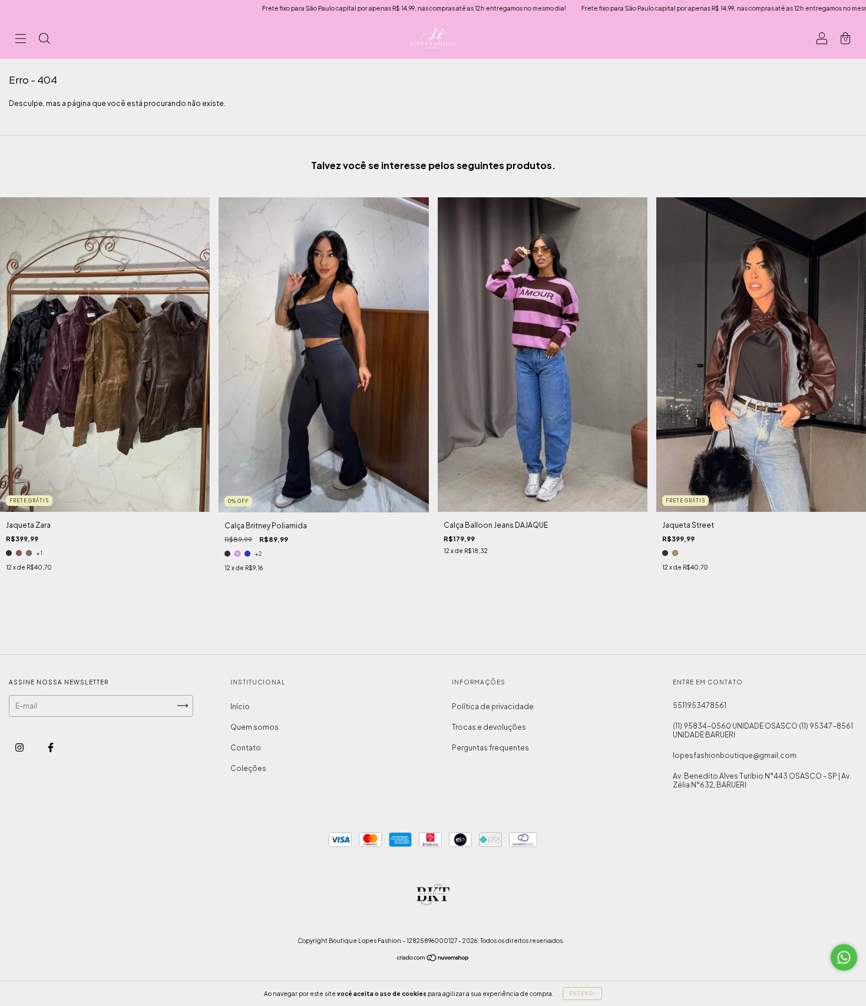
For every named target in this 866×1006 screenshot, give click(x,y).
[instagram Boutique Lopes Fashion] (20, 747)
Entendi (582, 994)
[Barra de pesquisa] (44, 39)
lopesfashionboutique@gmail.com (734, 755)
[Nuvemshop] (433, 958)
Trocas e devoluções (489, 727)
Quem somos (254, 727)
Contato (245, 747)
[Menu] (21, 39)
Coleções (248, 768)
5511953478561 (699, 705)
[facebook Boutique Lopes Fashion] (50, 747)
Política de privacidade (493, 706)
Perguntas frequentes (490, 747)
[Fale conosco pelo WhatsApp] (844, 957)
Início (240, 706)
